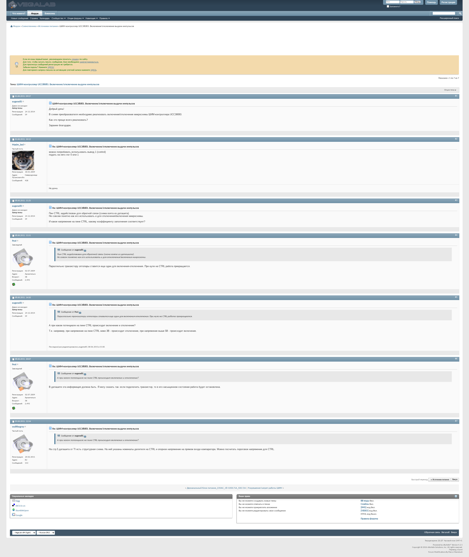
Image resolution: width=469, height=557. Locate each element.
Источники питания (48, 26)
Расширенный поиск (449, 18)
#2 (456, 139)
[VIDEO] (364, 511)
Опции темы (449, 90)
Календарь (45, 18)
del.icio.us (20, 506)
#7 (456, 421)
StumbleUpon (22, 510)
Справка (34, 18)
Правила (103, 18)
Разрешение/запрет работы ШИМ (265, 488)
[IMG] (363, 507)
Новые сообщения (19, 18)
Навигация (90, 18)
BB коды (365, 501)
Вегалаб (446, 532)
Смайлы (365, 504)
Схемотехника (29, 26)
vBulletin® (447, 545)
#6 (456, 359)
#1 (456, 96)
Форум (34, 13)
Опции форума (74, 18)
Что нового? (18, 13)
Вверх (454, 480)
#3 (456, 200)
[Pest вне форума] (23, 258)
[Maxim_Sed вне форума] (23, 160)
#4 (456, 235)
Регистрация (448, 2)
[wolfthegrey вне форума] (23, 444)
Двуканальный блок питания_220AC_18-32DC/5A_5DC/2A (216, 488)
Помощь (431, 2)
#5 (456, 297)
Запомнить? (394, 6)
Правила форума (369, 519)
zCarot (460, 550)
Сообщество (57, 18)
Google (19, 515)
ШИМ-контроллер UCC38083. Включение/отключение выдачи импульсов (58, 84)
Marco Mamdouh (455, 552)
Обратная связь (432, 532)
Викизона (50, 13)
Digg (18, 501)
